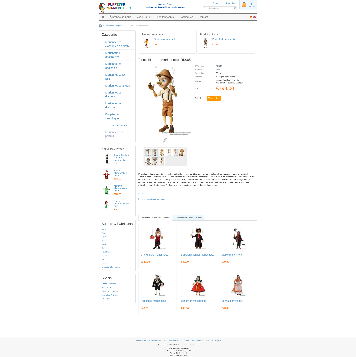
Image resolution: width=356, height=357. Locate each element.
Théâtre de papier (116, 125)
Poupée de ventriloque (112, 116)
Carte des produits (110, 291)
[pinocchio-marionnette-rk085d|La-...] (175, 152)
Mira (104, 259)
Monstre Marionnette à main (120, 188)
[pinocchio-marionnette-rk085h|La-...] (155, 161)
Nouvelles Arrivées (110, 295)
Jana (104, 244)
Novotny (105, 252)
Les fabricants (165, 16)
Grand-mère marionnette (154, 254)
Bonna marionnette (232, 301)
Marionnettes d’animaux (113, 105)
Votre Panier (144, 16)
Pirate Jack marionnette (224, 39)
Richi (218, 69)
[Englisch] (254, 17)
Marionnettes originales (114, 26)
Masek (104, 229)
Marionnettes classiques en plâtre (117, 44)
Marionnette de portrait (114, 134)
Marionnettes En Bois (115, 76)
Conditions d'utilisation (172, 341)
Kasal (104, 248)
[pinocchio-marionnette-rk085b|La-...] (162, 152)
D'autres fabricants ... (111, 267)
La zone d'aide (140, 341)
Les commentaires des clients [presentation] (188, 218)
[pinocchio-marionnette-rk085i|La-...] (162, 161)
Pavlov (104, 233)
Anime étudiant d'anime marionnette (121, 157)
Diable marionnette (232, 254)
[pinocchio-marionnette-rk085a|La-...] (155, 152)
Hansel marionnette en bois (121, 203)
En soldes (106, 299)
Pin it (140, 193)
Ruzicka (105, 255)
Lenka (104, 263)
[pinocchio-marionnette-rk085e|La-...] (182, 152)
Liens (187, 341)
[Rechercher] (235, 8)
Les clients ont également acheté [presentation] (155, 218)
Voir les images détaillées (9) (165, 140)
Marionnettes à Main (118, 85)
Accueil (100, 25)
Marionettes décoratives (112, 55)
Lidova (104, 237)
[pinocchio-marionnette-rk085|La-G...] (148, 152)
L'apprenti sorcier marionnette (197, 254)
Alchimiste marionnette (153, 301)
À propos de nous (120, 16)
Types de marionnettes (200, 341)
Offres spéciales (109, 284)
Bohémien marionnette (193, 301)
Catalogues (186, 16)
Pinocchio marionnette (165, 39)
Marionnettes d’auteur (113, 94)
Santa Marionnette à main (120, 173)
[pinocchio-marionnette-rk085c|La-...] (168, 152)
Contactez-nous (155, 341)
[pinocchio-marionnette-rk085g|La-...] (148, 161)
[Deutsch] (251, 17)
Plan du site (107, 287)
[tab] (155, 218)
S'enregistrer (231, 3)
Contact (203, 16)
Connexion (217, 3)
